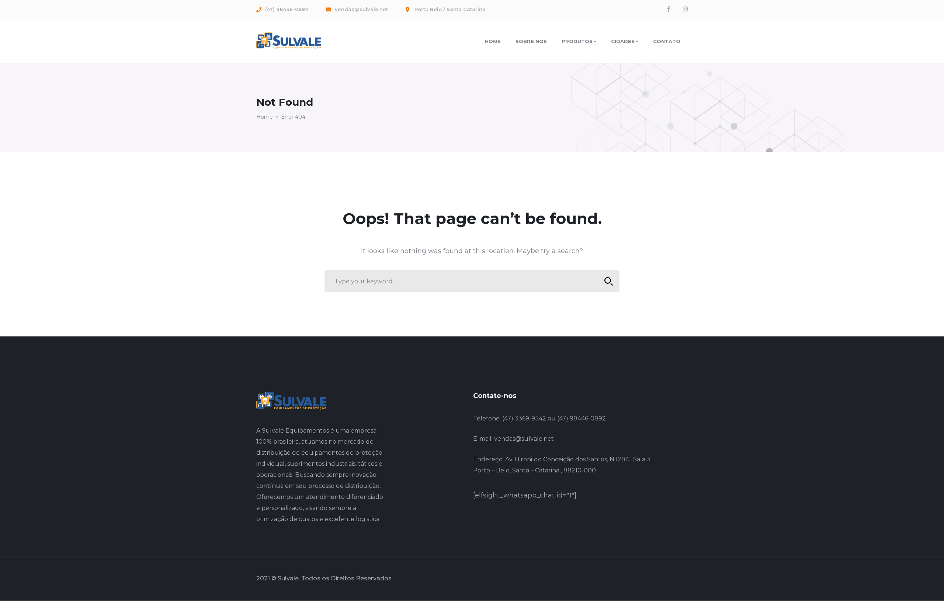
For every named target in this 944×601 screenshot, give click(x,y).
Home (264, 116)
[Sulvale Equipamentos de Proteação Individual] (288, 40)
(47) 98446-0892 (581, 418)
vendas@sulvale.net (524, 438)
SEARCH (608, 281)
